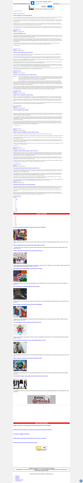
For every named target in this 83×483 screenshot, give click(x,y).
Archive (57, 3)
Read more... (15, 49)
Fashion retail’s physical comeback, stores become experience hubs (28, 250)
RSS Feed (18, 478)
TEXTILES (17, 3)
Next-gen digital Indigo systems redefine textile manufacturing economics (29, 245)
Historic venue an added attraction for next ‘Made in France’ (25, 74)
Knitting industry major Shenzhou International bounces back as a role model (29, 438)
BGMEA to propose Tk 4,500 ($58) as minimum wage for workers (26, 132)
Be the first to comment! (17, 30)
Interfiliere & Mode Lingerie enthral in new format (23, 52)
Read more (18, 248)
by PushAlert (33, 7)
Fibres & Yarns (27, 3)
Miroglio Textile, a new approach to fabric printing (23, 94)
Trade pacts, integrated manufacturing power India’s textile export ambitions (29, 227)
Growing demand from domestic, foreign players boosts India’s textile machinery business (32, 429)
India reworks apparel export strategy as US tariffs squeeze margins (27, 268)
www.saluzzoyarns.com (16, 125)
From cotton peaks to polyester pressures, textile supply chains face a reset (29, 340)
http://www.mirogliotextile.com (17, 105)
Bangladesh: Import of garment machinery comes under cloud (25, 150)
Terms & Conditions (19, 479)
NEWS (14, 3)
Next (16, 209)
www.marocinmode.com (16, 29)
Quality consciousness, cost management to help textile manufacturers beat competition (32, 425)
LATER (43, 6)
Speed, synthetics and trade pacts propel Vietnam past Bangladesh (27, 304)
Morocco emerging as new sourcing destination (22, 15)
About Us (17, 475)
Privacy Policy (18, 480)
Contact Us (18, 476)
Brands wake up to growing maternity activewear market (25, 442)
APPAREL (20, 3)
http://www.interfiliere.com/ (17, 70)
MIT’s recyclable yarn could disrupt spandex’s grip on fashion (26, 286)
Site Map (17, 477)
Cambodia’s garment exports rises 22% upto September (24, 184)
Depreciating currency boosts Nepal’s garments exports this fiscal (26, 168)
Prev (16, 199)
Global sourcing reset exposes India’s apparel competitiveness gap (27, 358)
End (16, 210)
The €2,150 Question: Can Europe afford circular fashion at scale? (27, 322)
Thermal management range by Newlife (21, 109)
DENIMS (23, 3)
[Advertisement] (41, 413)
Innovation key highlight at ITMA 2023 (21, 434)
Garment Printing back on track (19, 33)
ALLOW (49, 6)
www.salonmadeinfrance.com (17, 90)
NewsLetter (53, 3)
